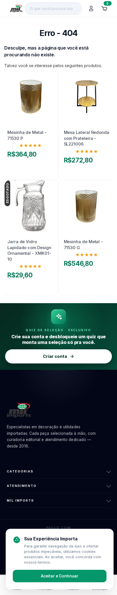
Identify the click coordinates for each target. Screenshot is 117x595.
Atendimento (22, 486)
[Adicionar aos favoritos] (48, 77)
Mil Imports (20, 500)
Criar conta (55, 356)
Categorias (20, 471)
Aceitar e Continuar (59, 576)
